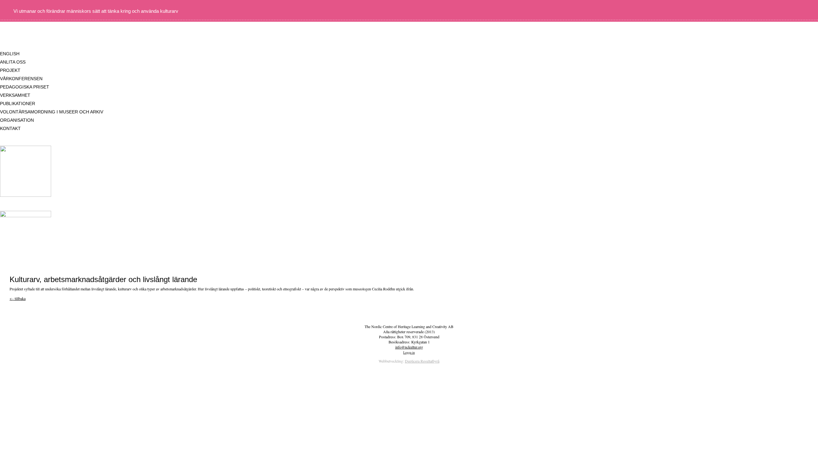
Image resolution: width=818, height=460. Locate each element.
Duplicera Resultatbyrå (422, 361)
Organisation (17, 120)
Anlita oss (13, 62)
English (9, 53)
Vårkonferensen (21, 78)
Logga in (409, 352)
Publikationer (17, 103)
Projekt (10, 70)
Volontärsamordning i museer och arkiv (51, 111)
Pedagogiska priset (24, 86)
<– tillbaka (18, 298)
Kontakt (10, 128)
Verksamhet (15, 95)
